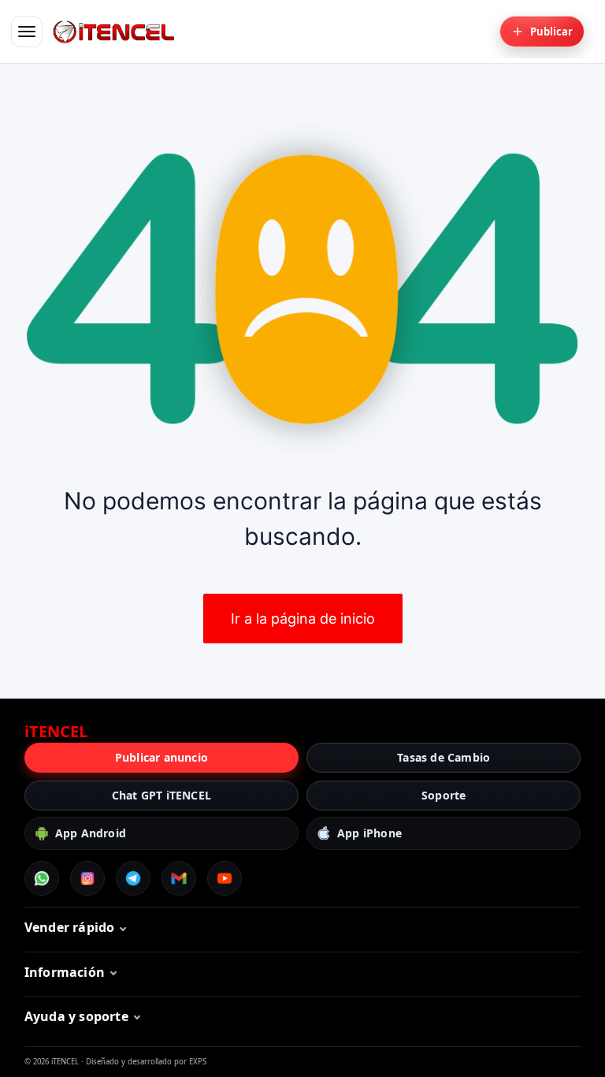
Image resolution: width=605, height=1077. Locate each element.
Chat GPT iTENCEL (161, 795)
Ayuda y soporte (76, 1016)
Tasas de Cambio (443, 757)
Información (64, 972)
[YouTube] (224, 878)
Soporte (443, 795)
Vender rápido (69, 927)
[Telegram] (133, 878)
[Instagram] (87, 878)
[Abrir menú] (27, 31)
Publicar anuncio (161, 757)
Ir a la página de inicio (303, 618)
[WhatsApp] (41, 878)
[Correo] (178, 878)
